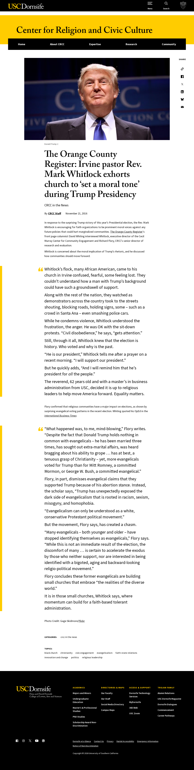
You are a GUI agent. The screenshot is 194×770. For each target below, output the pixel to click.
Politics (75, 657)
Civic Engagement (84, 652)
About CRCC (57, 44)
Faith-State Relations (126, 652)
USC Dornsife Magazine (169, 698)
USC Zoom (134, 713)
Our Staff (105, 698)
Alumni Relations (166, 693)
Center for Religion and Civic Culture (84, 31)
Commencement (166, 710)
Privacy (110, 741)
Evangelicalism (104, 652)
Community (169, 44)
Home (21, 44)
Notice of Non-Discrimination (85, 745)
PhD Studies (79, 716)
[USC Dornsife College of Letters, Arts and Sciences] (26, 8)
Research (131, 44)
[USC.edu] (183, 5)
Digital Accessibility (125, 741)
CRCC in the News (69, 636)
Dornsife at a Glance (82, 741)
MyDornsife (135, 702)
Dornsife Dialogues (167, 704)
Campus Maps (108, 710)
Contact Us (99, 741)
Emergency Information (147, 741)
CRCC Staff (54, 213)
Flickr (82, 621)
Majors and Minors (82, 693)
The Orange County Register (126, 231)
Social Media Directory (112, 704)
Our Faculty (106, 693)
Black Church (50, 652)
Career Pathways (166, 715)
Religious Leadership (92, 657)
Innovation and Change (56, 657)
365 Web (133, 707)
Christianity (66, 652)
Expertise (95, 44)
